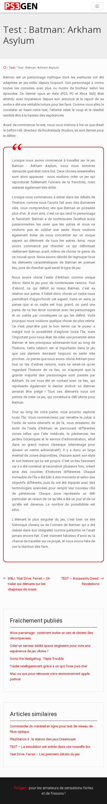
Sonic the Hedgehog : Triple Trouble (37, 659)
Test (12, 67)
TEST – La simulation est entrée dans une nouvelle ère (50, 747)
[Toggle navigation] (97, 6)
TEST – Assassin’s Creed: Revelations (80, 581)
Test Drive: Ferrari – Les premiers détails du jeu (44, 754)
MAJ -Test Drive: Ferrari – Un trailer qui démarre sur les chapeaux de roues (29, 583)
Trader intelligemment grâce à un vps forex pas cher (48, 666)
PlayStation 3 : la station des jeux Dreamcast (43, 739)
